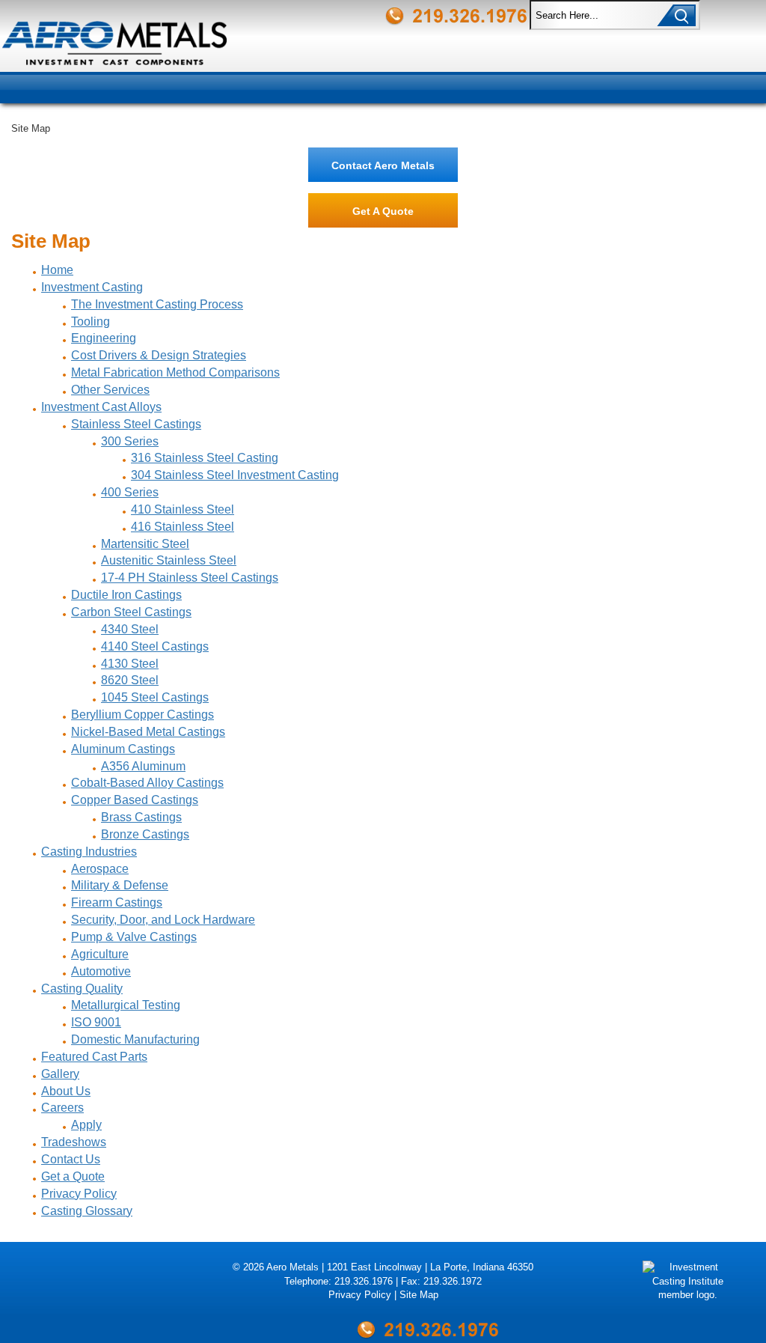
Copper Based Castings (134, 800)
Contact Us (70, 1159)
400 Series (130, 492)
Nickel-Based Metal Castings (148, 731)
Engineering (103, 338)
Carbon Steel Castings (131, 612)
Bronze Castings (145, 834)
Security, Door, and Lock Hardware (163, 919)
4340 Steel (130, 629)
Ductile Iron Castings (126, 594)
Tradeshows (73, 1142)
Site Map (418, 1294)
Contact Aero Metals (383, 165)
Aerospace (100, 868)
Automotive (101, 971)
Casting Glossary (86, 1211)
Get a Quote (73, 1176)
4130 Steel (130, 663)
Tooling (90, 321)
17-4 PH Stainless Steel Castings (189, 577)
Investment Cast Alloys (101, 407)
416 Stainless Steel (182, 526)
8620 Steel (130, 680)
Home (57, 270)
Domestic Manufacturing (135, 1039)
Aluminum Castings (123, 749)
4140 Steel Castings (155, 646)
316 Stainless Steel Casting (204, 457)
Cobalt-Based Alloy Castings (147, 782)
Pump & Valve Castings (134, 937)
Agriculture (100, 954)
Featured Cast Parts (94, 1056)
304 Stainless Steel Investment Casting (235, 475)
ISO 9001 (96, 1022)
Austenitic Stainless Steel (168, 560)
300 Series (130, 441)
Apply (86, 1124)
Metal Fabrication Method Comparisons (175, 372)
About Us (66, 1091)
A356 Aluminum (143, 766)
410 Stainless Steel (182, 509)
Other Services (110, 389)
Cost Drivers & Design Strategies (158, 355)
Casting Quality (82, 988)
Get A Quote (383, 211)
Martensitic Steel (145, 543)
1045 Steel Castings (155, 697)
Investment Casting (92, 287)
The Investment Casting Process (157, 304)
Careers (62, 1107)
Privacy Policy (79, 1193)
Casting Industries (89, 851)
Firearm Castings (116, 902)
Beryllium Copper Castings (142, 714)
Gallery (60, 1074)
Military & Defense (119, 885)
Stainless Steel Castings (136, 424)
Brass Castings (141, 817)
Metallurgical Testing (125, 1005)
